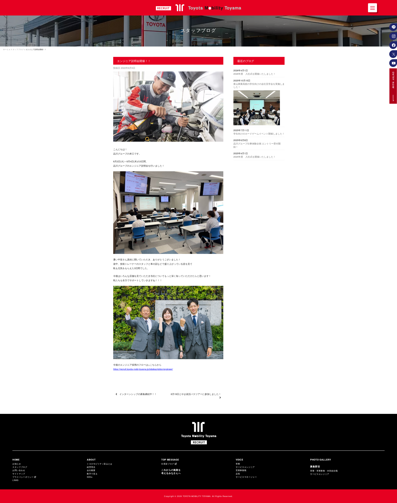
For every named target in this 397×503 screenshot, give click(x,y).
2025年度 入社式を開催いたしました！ (254, 156)
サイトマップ (18, 473)
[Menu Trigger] (372, 7)
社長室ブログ (168, 463)
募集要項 (315, 466)
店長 (238, 473)
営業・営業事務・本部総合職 (324, 470)
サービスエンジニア (245, 466)
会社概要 (91, 470)
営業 (238, 463)
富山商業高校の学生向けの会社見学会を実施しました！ (259, 85)
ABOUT (91, 459)
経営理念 (91, 466)
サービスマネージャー (246, 476)
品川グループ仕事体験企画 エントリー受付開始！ (257, 145)
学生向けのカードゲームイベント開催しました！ (259, 133)
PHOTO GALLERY (320, 459)
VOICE (239, 459)
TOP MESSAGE (170, 459)
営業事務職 (241, 470)
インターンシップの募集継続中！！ (138, 394)
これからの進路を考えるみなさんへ (171, 471)
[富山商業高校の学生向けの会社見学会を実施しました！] (259, 108)
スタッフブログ (19, 466)
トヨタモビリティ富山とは (99, 463)
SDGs (89, 476)
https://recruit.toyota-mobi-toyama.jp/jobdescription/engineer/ (143, 369)
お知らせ (16, 463)
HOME (16, 459)
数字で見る (92, 473)
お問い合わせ (18, 470)
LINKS (15, 480)
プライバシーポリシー (23, 476)
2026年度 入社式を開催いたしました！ (254, 73)
